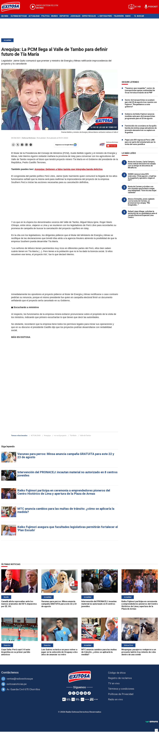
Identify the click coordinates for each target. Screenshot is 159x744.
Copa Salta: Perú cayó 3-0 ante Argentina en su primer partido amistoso (15, 652)
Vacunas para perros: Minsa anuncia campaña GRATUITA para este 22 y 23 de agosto (65, 455)
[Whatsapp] (13, 145)
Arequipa (47, 435)
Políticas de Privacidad (120, 694)
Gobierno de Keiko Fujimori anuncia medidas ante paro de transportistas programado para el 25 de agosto (140, 116)
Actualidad (34, 16)
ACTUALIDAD (36, 435)
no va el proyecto (60, 435)
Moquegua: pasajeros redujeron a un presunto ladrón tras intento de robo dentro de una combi (138, 652)
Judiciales (75, 16)
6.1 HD (138, 6)
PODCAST (153, 6)
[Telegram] (31, 145)
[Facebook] (22, 145)
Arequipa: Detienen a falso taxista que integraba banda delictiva (68, 169)
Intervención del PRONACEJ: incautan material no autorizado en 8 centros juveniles (67, 473)
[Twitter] (18, 145)
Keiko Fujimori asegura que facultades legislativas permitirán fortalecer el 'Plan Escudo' (67, 528)
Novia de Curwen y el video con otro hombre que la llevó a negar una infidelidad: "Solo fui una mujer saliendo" (142, 189)
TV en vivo (114, 683)
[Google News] (85, 693)
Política (45, 16)
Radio (128, 16)
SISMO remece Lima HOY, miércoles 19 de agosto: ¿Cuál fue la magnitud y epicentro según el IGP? (142, 177)
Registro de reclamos (120, 678)
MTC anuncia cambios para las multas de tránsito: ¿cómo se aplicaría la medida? (65, 510)
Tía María (73, 435)
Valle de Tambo (85, 435)
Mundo (54, 16)
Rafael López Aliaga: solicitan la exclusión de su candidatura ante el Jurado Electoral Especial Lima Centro (142, 214)
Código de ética (116, 672)
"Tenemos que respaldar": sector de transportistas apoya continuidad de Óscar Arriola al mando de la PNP (140, 90)
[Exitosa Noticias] (12, 7)
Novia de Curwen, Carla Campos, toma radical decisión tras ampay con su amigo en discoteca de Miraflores (142, 165)
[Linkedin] (26, 145)
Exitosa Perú (106, 16)
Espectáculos (89, 16)
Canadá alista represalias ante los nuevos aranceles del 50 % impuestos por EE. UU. (19, 604)
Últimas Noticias (19, 16)
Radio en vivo (115, 699)
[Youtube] (77, 693)
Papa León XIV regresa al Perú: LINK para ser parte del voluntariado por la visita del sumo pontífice (140, 142)
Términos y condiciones (121, 688)
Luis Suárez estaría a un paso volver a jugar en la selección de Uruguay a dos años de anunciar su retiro (59, 652)
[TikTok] (89, 693)
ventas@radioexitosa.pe (20, 678)
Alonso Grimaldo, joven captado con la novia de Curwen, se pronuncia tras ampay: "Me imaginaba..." (141, 202)
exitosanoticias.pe (17, 684)
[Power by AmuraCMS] (151, 722)
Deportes (64, 16)
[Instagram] (81, 693)
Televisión (119, 16)
